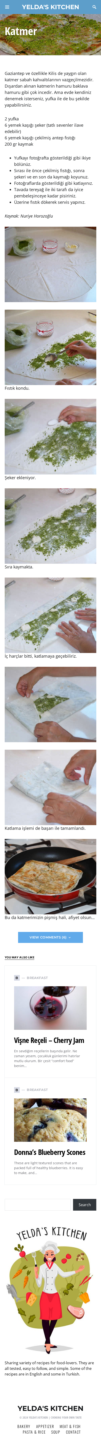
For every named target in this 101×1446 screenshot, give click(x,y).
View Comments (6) (48, 937)
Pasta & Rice (34, 1432)
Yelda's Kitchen (50, 7)
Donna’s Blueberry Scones (49, 1152)
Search (85, 1204)
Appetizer (45, 1426)
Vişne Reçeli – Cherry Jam (49, 1040)
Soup (55, 1432)
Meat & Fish (70, 1426)
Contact (73, 1432)
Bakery (24, 1426)
